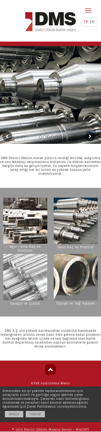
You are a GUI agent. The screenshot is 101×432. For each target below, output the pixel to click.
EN (92, 22)
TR (86, 22)
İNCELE (14, 414)
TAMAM (35, 414)
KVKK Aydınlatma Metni (50, 383)
